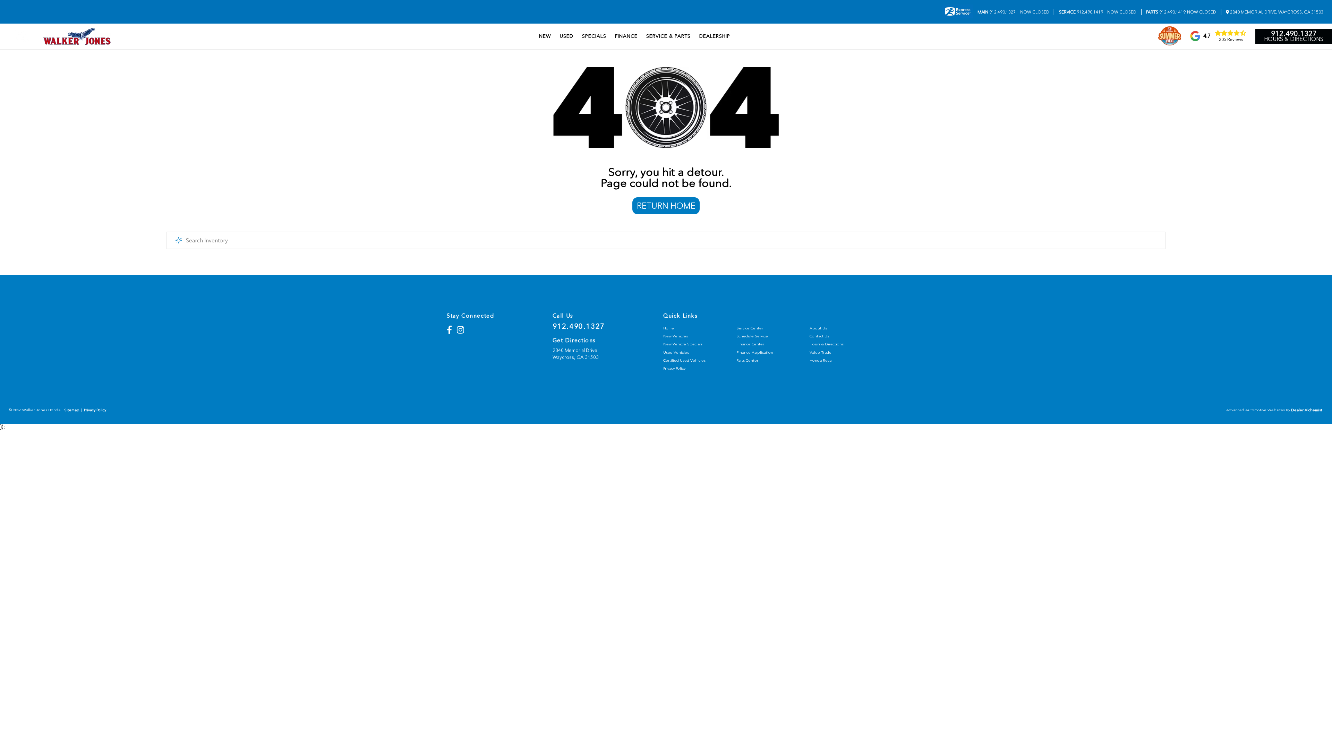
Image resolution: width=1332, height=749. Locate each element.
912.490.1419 (1081, 12)
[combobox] (666, 240)
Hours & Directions (1293, 39)
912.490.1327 (996, 12)
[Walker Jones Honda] (77, 36)
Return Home (666, 206)
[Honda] (19, 36)
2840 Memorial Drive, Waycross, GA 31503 (1276, 12)
